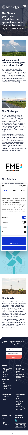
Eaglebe (19, 373)
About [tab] (23, 190)
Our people (19, 401)
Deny (14, 247)
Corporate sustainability (20, 407)
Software (6, 397)
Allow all (14, 238)
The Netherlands (7, 384)
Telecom (5, 373)
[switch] (24, 222)
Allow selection (14, 243)
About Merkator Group (19, 398)
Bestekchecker (21, 376)
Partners (19, 409)
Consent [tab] (5, 190)
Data (4, 398)
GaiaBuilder (20, 374)
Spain (5, 386)
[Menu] (24, 7)
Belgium (5, 382)
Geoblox (19, 378)
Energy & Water (6, 370)
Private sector (5, 375)
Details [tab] (14, 190)
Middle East (7, 388)
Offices (18, 403)
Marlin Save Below (20, 370)
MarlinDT (19, 368)
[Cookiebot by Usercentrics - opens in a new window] (19, 186)
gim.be (5, 423)
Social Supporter (19, 380)
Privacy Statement (10, 431)
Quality (18, 405)
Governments (7, 368)
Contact (5, 419)
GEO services (7, 400)
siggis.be (6, 424)
